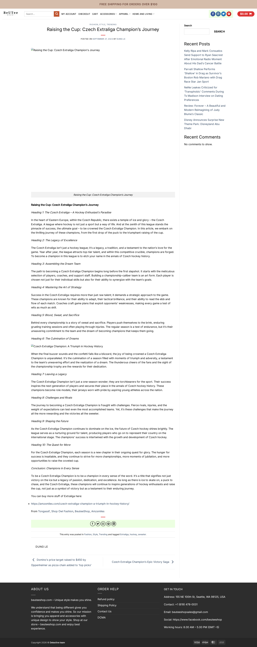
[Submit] (56, 14)
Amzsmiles (97, 511)
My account (68, 14)
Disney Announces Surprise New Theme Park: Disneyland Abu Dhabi (204, 124)
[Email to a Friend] (103, 523)
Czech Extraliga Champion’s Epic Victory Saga (141, 561)
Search (188, 25)
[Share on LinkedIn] (113, 523)
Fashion (94, 24)
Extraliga (124, 534)
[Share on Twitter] (97, 523)
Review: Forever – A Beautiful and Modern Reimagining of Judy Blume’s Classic (204, 110)
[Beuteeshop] (11, 14)
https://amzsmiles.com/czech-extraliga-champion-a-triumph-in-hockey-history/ (80, 503)
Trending (112, 24)
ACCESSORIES (107, 14)
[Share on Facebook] (92, 523)
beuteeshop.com (41, 599)
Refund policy (106, 599)
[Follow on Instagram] (218, 13)
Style (102, 24)
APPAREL (123, 14)
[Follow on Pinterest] (229, 13)
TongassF (44, 511)
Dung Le (121, 39)
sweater (142, 534)
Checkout (84, 14)
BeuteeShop (82, 511)
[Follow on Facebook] (213, 13)
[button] (245, 14)
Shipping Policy (107, 605)
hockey (133, 534)
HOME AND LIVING (142, 14)
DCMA (102, 617)
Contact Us (104, 611)
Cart (95, 14)
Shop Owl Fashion (62, 511)
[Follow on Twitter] (223, 13)
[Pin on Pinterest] (108, 523)
